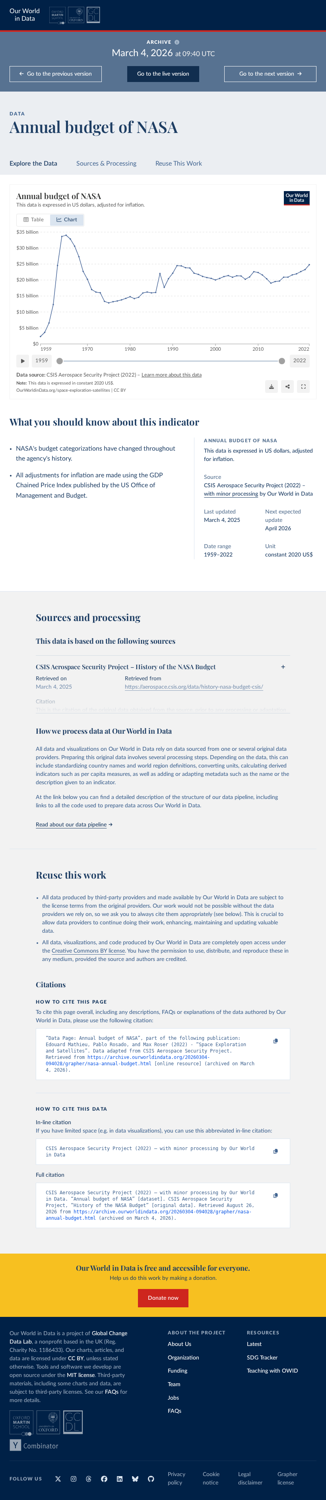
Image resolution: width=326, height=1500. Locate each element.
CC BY (120, 390)
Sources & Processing (106, 163)
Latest (254, 1344)
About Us (179, 1344)
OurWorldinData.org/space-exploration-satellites (63, 390)
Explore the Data (33, 163)
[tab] (33, 220)
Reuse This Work (178, 163)
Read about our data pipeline (71, 825)
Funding (177, 1371)
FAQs (111, 1392)
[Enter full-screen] (303, 386)
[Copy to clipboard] (267, 1041)
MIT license (81, 1375)
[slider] (59, 361)
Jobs (173, 1398)
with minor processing (231, 494)
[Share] (287, 386)
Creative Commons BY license (88, 951)
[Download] (271, 386)
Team (174, 1384)
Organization (183, 1358)
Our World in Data (25, 15)
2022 (299, 360)
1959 (41, 360)
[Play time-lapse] (22, 361)
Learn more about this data (172, 375)
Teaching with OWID (272, 1371)
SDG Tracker (262, 1358)
